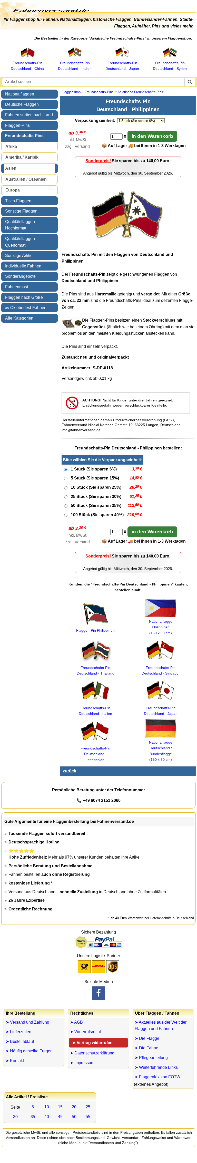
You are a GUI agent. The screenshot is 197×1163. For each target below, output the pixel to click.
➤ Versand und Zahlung (27, 1022)
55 (88, 1116)
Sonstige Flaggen (21, 211)
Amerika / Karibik (21, 157)
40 (46, 1116)
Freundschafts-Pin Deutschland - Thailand (95, 670)
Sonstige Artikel (19, 255)
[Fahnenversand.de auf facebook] (98, 993)
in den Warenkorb (152, 136)
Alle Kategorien (19, 318)
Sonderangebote (20, 276)
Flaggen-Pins (17, 125)
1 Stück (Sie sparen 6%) (94, 469)
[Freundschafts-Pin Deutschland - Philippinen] (128, 246)
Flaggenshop (71, 92)
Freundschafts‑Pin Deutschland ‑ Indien (75, 66)
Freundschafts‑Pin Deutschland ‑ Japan (122, 66)
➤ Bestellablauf (20, 1041)
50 (74, 1116)
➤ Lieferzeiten (18, 1032)
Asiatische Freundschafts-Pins (140, 92)
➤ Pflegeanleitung (151, 1057)
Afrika (11, 146)
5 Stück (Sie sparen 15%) (95, 478)
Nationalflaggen (19, 94)
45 (60, 1116)
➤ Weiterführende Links (156, 1067)
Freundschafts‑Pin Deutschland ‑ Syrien (170, 66)
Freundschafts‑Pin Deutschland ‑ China (27, 66)
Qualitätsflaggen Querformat (20, 241)
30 (15, 1116)
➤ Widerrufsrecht (85, 1032)
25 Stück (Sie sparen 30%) (96, 496)
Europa (12, 190)
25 (88, 1107)
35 (33, 1116)
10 (46, 1107)
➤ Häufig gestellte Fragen (29, 1051)
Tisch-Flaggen (18, 201)
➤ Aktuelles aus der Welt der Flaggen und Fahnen (160, 1025)
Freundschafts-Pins (24, 135)
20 (74, 1107)
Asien (10, 168)
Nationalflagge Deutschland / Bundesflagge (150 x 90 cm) (160, 751)
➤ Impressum (82, 1063)
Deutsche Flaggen (22, 104)
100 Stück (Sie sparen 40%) (97, 515)
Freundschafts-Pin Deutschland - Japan (161, 711)
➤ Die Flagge (147, 1038)
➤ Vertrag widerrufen (92, 1043)
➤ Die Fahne (146, 1048)
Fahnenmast (16, 287)
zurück (69, 771)
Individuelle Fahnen (23, 266)
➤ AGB (76, 1022)
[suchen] (189, 82)
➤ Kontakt (15, 1061)
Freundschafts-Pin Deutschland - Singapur (161, 670)
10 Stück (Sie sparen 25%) (96, 487)
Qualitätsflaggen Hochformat (20, 224)
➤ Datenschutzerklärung (92, 1053)
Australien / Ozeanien (26, 179)
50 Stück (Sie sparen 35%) (96, 505)
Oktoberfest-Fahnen (27, 307)
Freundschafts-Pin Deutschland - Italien (95, 711)
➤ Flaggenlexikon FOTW (157, 1077)
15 (60, 1107)
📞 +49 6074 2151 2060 (99, 800)
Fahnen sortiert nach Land (29, 115)
